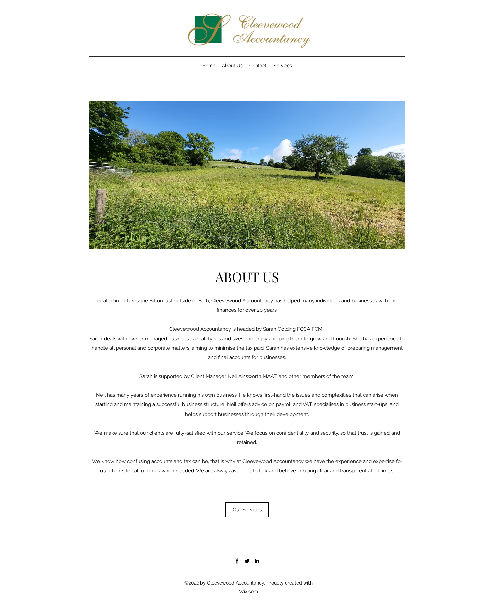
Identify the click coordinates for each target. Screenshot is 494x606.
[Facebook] (237, 561)
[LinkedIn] (257, 561)
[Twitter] (247, 561)
